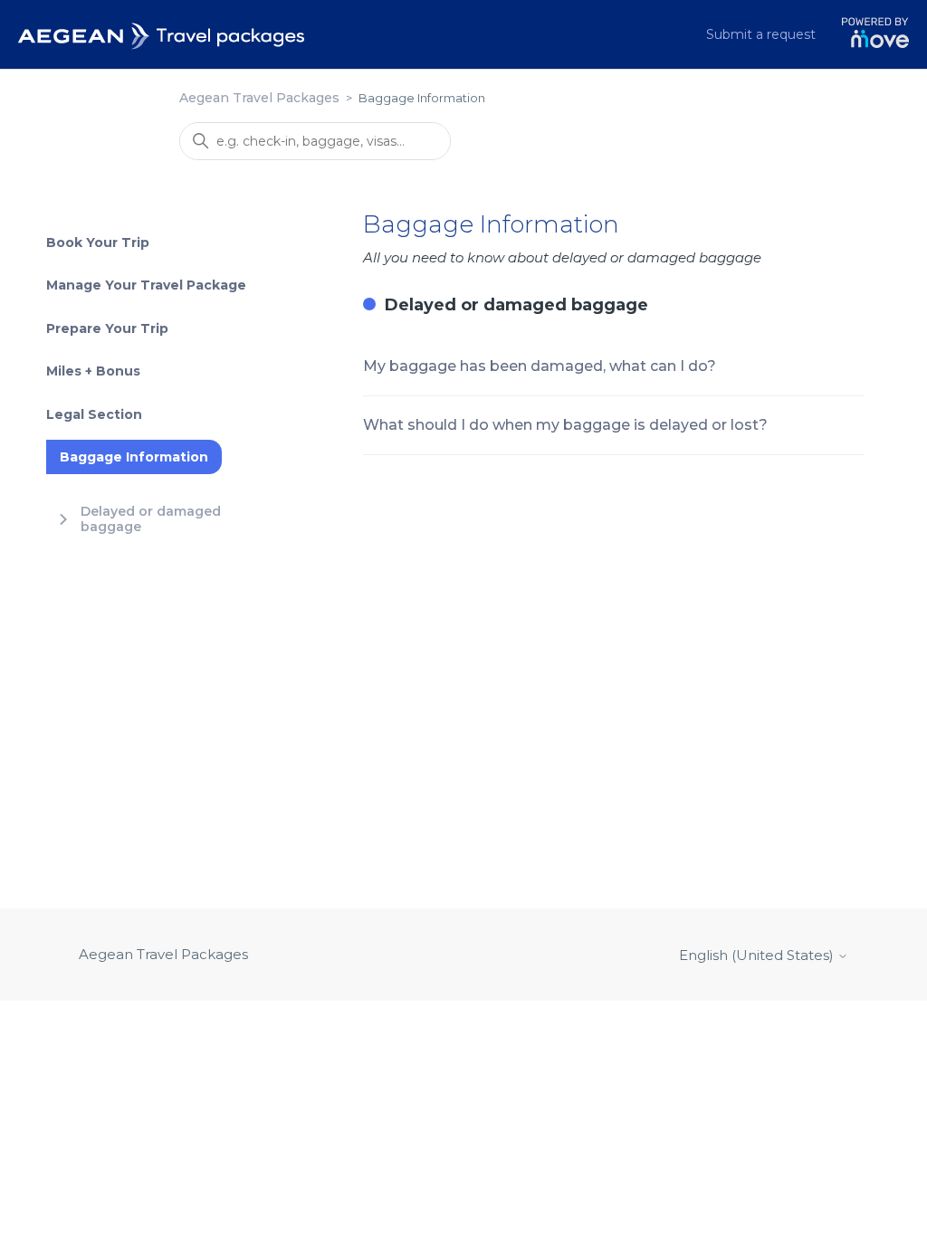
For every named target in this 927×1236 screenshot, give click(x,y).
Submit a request (761, 34)
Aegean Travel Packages (259, 98)
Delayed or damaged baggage (516, 305)
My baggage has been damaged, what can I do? (539, 366)
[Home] (162, 34)
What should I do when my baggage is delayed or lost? (565, 424)
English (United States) (758, 955)
